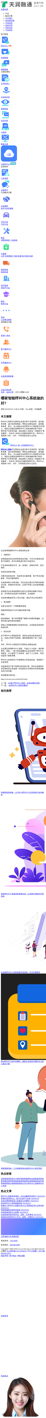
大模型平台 (5, 164)
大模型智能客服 (21, 1179)
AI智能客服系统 (16, 1183)
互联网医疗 (9, 256)
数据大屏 (4, 144)
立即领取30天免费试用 (10, 1237)
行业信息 (9, 23)
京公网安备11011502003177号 (18, 1251)
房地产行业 (5, 288)
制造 (2, 238)
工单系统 (4, 178)
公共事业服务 (6, 320)
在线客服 (4, 58)
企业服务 (4, 206)
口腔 (2, 256)
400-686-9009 (15, 1245)
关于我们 (9, 18)
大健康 (3, 254)
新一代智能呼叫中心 (26, 445)
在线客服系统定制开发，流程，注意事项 (17, 1215)
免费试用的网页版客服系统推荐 (15, 1181)
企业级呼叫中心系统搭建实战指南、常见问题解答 (20, 972)
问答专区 (9, 28)
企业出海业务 (6, 390)
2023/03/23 (41, 1196)
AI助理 (3, 132)
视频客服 (4, 69)
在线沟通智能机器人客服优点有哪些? (15, 1201)
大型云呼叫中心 (28, 1183)
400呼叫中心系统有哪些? (18, 685)
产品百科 (9, 30)
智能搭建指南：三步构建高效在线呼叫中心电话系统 (21, 1168)
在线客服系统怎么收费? (10, 1212)
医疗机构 (25, 256)
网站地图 (21, 1256)
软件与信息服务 (7, 208)
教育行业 (4, 304)
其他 (2, 317)
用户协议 (12, 1256)
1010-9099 (14, 1241)
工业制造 (13, 240)
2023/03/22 (5, 1208)
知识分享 (9, 25)
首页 (2, 392)
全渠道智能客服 (7, 376)
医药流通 (17, 256)
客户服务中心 (6, 349)
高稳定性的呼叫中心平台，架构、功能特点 (18, 1217)
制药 (31, 256)
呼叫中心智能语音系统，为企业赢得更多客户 (19, 1196)
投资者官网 (9, 21)
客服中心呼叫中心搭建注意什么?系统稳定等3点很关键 (22, 1206)
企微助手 (4, 190)
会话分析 (4, 121)
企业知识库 (5, 97)
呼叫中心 (4, 46)
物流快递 (4, 270)
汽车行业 (4, 222)
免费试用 (4, 9)
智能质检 (4, 109)
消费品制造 (5, 240)
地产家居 (4, 285)
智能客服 (6, 1183)
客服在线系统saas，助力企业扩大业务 (16, 1198)
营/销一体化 (5, 336)
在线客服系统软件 (8, 1179)
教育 (2, 301)
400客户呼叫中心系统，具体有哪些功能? (24, 683)
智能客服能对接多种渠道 (11, 1210)
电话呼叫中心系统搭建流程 (11, 1203)
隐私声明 (4, 1256)
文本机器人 (5, 84)
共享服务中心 (6, 363)
